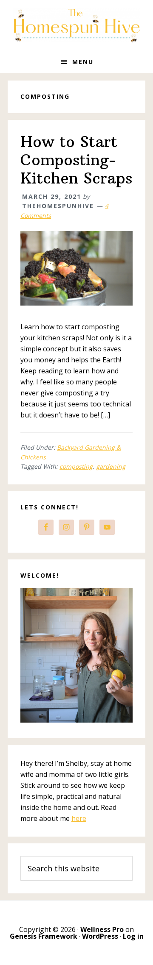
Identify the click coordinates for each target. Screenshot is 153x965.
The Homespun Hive (76, 25)
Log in (133, 936)
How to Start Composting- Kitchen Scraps (76, 160)
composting (76, 466)
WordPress (100, 936)
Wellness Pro (102, 929)
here (78, 818)
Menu (83, 62)
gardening (110, 466)
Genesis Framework (43, 936)
